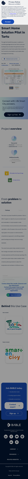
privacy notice (13, 13)
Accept (8, 21)
